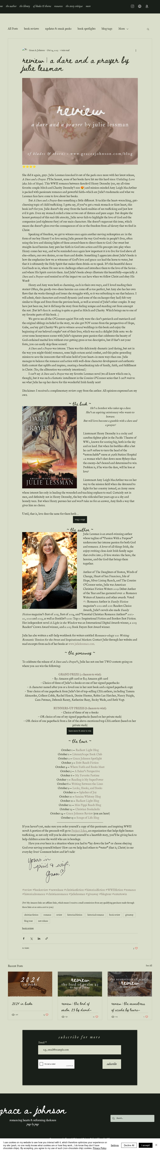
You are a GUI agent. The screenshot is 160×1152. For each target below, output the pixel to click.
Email (41, 1042)
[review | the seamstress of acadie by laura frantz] (130, 984)
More (121, 29)
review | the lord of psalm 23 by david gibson (75, 1006)
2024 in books (22, 1003)
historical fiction (74, 915)
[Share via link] (46, 938)
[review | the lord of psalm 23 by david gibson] (80, 984)
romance (47, 915)
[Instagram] (132, 6)
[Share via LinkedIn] (39, 938)
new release (43, 921)
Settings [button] (115, 1145)
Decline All (129, 1145)
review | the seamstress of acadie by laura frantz (128, 1006)
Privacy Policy (99, 1148)
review (59, 915)
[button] (25, 6)
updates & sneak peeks (58, 29)
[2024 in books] (30, 984)
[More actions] (136, 50)
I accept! (145, 1145)
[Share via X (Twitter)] (31, 938)
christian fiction (31, 915)
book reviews (31, 29)
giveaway (129, 915)
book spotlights (86, 29)
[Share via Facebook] (23, 938)
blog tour (28, 921)
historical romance (96, 915)
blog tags (107, 29)
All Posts (13, 29)
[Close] (156, 1145)
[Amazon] (147, 6)
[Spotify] (140, 6)
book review (114, 915)
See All (149, 965)
